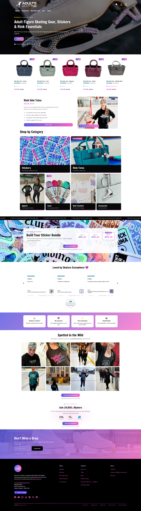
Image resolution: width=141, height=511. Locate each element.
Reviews (112, 475)
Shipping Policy (94, 505)
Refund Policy (103, 505)
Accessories (25, 11)
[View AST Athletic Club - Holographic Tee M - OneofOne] (112, 291)
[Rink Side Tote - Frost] (47, 68)
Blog (82, 475)
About (49, 11)
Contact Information (122, 505)
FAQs (82, 472)
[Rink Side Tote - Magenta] (70, 68)
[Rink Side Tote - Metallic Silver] (116, 68)
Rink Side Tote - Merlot (89, 81)
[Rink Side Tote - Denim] (24, 68)
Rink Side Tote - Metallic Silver (114, 81)
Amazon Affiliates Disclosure (118, 472)
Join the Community (70, 423)
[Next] (117, 283)
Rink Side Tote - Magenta (67, 81)
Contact (112, 469)
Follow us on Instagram (70, 395)
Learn (43, 11)
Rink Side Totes (35, 11)
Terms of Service (111, 505)
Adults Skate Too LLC (22, 505)
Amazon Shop (85, 478)
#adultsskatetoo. (37, 479)
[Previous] (23, 283)
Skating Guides (85, 485)
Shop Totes (48, 124)
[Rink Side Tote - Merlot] (93, 68)
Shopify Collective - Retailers (89, 482)
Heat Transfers (63, 478)
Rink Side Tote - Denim (20, 81)
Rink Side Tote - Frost (43, 81)
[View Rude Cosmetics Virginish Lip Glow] (51, 291)
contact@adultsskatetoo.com (22, 483)
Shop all (18, 39)
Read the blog (31, 39)
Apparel (17, 11)
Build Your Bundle (70, 246)
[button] (126, 4)
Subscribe (37, 448)
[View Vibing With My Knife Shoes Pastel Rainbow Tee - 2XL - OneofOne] (81, 291)
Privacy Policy (85, 505)
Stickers (61, 472)
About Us (83, 469)
